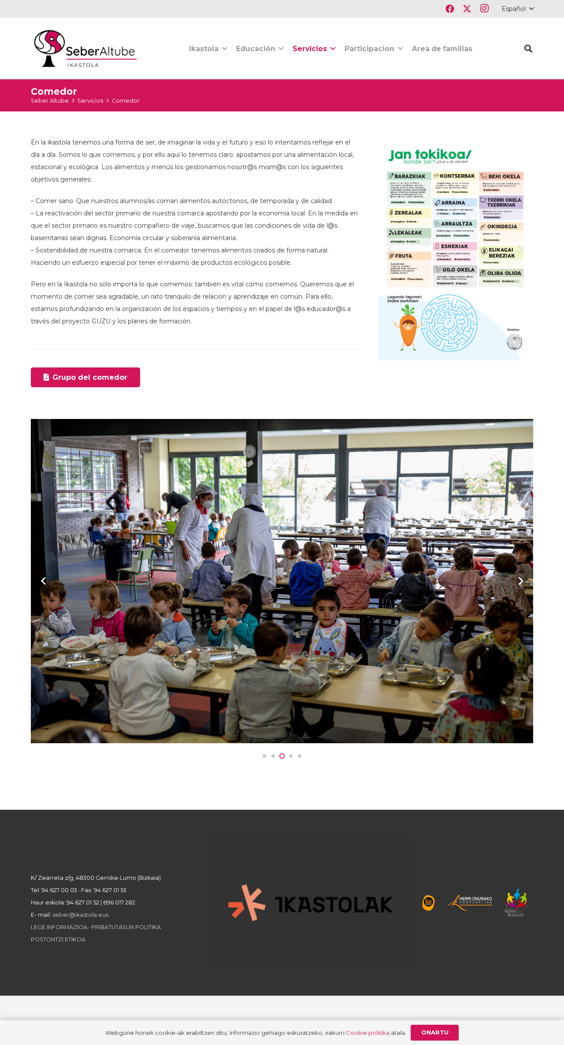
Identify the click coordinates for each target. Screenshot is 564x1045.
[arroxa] (86, 48)
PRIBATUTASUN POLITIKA (126, 927)
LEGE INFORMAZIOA (59, 927)
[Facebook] (449, 8)
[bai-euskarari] (429, 902)
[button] (517, 9)
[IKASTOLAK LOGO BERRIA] (310, 902)
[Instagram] (484, 8)
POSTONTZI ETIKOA (58, 939)
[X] (466, 8)
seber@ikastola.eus (80, 915)
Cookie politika (368, 1032)
